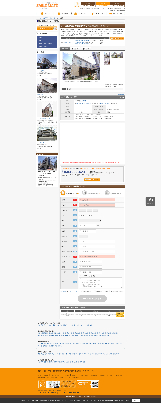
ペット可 (67, 377)
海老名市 (86, 335)
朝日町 (95, 343)
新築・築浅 (54, 377)
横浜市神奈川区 (42, 333)
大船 (75, 362)
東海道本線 (78, 42)
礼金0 (61, 377)
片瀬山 (67, 362)
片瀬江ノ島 (81, 354)
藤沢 (83, 42)
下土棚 (40, 346)
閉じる (136, 400)
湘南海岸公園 (98, 354)
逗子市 (72, 335)
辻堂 (121, 343)
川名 (56, 346)
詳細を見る (120, 313)
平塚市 (52, 335)
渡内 (87, 343)
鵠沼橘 (56, 343)
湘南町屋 (86, 43)
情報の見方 (121, 94)
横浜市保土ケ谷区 (59, 333)
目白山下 (109, 354)
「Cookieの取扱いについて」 (111, 400)
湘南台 (60, 346)
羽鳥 (60, 343)
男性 (82, 215)
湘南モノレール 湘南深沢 (45, 43)
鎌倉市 (57, 335)
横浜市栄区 (114, 333)
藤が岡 (99, 343)
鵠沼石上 (82, 343)
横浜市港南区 (100, 333)
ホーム (39, 375)
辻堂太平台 (111, 343)
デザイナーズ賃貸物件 (86, 325)
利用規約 (63, 291)
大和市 (81, 335)
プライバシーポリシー (75, 291)
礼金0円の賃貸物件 (62, 325)
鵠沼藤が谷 (45, 346)
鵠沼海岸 (40, 343)
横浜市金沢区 (76, 333)
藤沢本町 (64, 354)
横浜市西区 (50, 333)
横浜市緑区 (108, 333)
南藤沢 (77, 343)
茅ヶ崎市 (67, 335)
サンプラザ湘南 (41, 70)
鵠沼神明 (51, 346)
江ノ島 (105, 354)
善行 (60, 354)
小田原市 (61, 335)
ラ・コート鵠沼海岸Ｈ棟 (43, 118)
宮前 (70, 42)
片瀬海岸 (104, 343)
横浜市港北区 (84, 333)
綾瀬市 (91, 335)
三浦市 (76, 335)
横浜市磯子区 (68, 333)
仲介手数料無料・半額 (43, 377)
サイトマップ (75, 375)
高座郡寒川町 (97, 335)
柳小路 (89, 354)
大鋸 (48, 343)
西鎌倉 (51, 362)
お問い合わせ (84, 375)
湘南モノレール (79, 40)
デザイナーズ (75, 377)
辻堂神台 (117, 343)
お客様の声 (110, 375)
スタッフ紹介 (94, 375)
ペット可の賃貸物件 (73, 325)
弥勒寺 (91, 343)
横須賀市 (47, 335)
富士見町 (56, 362)
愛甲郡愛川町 (105, 335)
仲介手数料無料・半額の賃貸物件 (47, 325)
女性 (90, 215)
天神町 (67, 343)
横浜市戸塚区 (92, 333)
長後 (45, 354)
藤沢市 (67, 42)
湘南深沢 (86, 40)
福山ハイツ (40, 94)
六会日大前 (55, 354)
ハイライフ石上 (41, 142)
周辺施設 (102, 375)
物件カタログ (119, 375)
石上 (85, 354)
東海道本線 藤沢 (43, 46)
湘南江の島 (116, 354)
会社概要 (46, 375)
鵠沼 (71, 343)
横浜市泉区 (41, 335)
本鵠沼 (52, 343)
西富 (63, 343)
